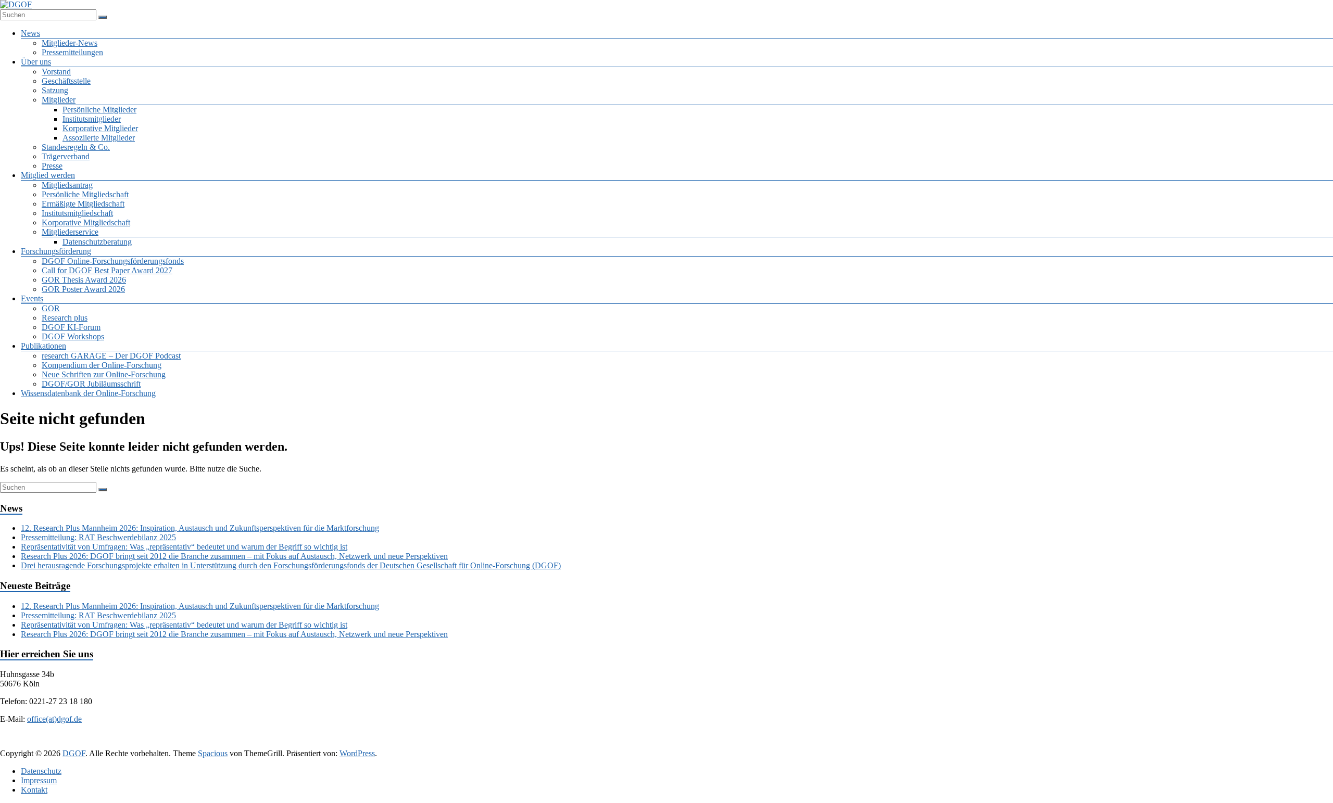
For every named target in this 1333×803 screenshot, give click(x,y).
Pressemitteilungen (72, 52)
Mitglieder (59, 99)
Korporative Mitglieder (100, 128)
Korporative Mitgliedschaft (86, 222)
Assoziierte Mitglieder (98, 137)
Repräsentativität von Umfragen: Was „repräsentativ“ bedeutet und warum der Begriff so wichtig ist (184, 546)
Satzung (55, 90)
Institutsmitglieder (91, 118)
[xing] (676, 743)
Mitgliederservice (70, 231)
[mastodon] (751, 743)
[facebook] (602, 743)
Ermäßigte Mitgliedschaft (83, 203)
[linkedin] (652, 743)
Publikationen (43, 345)
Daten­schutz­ (41, 771)
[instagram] (701, 743)
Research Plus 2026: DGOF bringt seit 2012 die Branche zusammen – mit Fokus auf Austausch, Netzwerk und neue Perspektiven (234, 556)
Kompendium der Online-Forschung (101, 365)
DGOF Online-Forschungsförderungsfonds (113, 261)
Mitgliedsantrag (67, 185)
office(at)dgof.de (54, 719)
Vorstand (56, 71)
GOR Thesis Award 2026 (84, 279)
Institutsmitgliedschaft (77, 213)
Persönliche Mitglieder (99, 109)
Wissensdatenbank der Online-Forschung (88, 393)
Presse (52, 165)
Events (32, 298)
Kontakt (34, 789)
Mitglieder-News (69, 43)
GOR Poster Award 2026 (83, 289)
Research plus (64, 317)
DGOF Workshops (73, 336)
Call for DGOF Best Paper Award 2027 (107, 270)
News (30, 33)
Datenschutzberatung (97, 241)
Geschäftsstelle (66, 81)
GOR (51, 308)
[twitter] (627, 743)
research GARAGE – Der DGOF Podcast (111, 355)
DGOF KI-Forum (71, 327)
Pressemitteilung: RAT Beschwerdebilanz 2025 (98, 537)
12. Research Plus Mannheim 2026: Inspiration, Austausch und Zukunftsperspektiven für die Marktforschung (200, 528)
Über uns (36, 61)
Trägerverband (66, 156)
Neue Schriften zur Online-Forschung (104, 374)
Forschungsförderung (56, 251)
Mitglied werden (48, 175)
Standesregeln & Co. (76, 147)
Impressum (39, 780)
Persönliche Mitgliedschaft (85, 194)
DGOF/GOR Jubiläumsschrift (91, 383)
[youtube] (726, 743)
